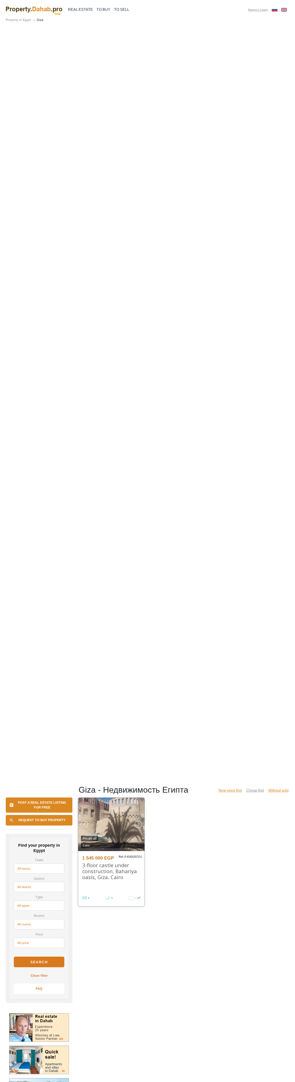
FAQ (39, 988)
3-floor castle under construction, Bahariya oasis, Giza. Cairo (109, 871)
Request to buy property (41, 820)
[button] (84, 824)
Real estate (80, 10)
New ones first (230, 790)
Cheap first (255, 790)
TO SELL (121, 10)
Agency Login (258, 10)
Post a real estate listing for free (42, 805)
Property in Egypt (18, 20)
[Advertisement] (147, 95)
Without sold (278, 790)
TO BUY (103, 10)
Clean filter (39, 975)
